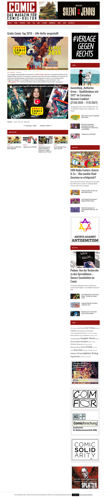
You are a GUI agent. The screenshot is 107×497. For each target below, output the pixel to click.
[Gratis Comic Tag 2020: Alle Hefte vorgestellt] (14, 143)
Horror (72, 341)
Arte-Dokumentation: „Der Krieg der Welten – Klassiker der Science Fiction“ (90, 296)
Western (89, 356)
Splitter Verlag (90, 353)
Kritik (10, 23)
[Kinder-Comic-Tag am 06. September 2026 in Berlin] (75, 119)
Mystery (86, 344)
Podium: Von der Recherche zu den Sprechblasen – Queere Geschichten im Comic (84, 275)
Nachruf (90, 344)
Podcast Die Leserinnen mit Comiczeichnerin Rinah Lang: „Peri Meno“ (89, 209)
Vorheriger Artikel (31, 126)
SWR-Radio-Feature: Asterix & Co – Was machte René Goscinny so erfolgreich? (84, 173)
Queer (96, 347)
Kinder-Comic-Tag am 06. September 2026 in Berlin (90, 116)
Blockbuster (97, 328)
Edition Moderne (74, 335)
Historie (97, 338)
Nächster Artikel (45, 126)
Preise (93, 347)
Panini (83, 347)
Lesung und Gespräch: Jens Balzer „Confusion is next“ (89, 304)
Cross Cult (83, 333)
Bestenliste (71, 23)
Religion (71, 350)
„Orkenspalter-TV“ (13, 82)
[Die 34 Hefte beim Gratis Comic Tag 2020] (61, 143)
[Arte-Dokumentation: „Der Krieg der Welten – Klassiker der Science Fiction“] (75, 298)
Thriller (83, 356)
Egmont (82, 335)
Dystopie (95, 333)
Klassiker (84, 341)
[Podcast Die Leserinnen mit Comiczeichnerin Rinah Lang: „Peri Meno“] (75, 211)
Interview (22, 23)
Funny (96, 335)
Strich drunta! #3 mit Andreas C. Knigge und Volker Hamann (89, 200)
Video (59, 23)
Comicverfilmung (74, 333)
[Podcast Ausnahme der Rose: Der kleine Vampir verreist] (75, 194)
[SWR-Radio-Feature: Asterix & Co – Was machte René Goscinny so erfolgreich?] (85, 167)
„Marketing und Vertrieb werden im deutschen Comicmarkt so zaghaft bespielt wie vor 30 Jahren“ (45, 149)
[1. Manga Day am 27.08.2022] (30, 143)
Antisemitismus (73, 328)
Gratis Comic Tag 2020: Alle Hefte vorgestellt (14, 148)
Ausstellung (80, 328)
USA (85, 356)
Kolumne (44, 23)
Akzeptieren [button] (75, 495)
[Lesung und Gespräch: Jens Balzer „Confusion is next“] (75, 306)
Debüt (91, 333)
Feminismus (91, 335)
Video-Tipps (74, 248)
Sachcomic (85, 350)
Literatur (73, 344)
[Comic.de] (22, 11)
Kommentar (52, 23)
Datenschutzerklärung (86, 495)
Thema (15, 23)
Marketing (26, 122)
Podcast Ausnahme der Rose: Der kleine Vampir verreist (89, 191)
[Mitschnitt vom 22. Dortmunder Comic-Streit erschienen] (75, 315)
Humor (78, 341)
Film (34, 23)
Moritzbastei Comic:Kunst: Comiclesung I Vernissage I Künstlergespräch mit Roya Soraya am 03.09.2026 (89, 126)
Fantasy (86, 335)
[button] (69, 11)
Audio (64, 23)
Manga (79, 344)
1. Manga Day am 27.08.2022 (30, 147)
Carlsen (73, 331)
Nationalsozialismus (75, 347)
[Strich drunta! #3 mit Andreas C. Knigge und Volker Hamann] (75, 203)
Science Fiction (76, 353)
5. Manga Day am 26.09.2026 (88, 134)
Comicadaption (80, 331)
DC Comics (88, 333)
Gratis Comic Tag (41, 74)
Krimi (90, 341)
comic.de (12, 72)
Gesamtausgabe (75, 339)
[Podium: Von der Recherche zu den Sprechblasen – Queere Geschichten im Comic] (85, 267)
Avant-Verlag (89, 328)
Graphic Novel (87, 338)
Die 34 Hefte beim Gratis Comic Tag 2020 (60, 148)
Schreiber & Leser (92, 350)
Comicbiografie (89, 331)
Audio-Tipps (74, 147)
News (28, 23)
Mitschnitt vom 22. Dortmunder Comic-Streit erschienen (89, 312)
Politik (89, 347)
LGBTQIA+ (93, 341)
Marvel (83, 344)
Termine (25, 145)
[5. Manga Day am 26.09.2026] (75, 138)
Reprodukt (78, 350)
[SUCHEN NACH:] (91, 27)
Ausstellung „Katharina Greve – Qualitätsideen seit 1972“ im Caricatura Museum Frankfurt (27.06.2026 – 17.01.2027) (84, 95)
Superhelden (75, 356)
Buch (38, 23)
